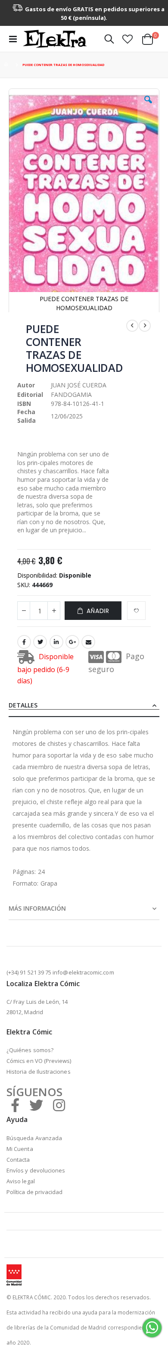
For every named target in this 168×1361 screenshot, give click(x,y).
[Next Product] (145, 326)
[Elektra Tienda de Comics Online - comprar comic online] (54, 39)
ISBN (24, 403)
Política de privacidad (34, 1192)
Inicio (7, 65)
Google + (72, 642)
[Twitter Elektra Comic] (36, 1105)
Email (88, 642)
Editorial (30, 394)
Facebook (24, 642)
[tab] (84, 706)
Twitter (40, 642)
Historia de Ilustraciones (38, 1071)
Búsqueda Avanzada (34, 1138)
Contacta (18, 1159)
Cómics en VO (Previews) (39, 1061)
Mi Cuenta (19, 1149)
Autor (26, 385)
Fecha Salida (26, 416)
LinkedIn (56, 642)
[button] (127, 38)
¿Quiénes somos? (29, 1050)
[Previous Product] (132, 326)
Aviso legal (20, 1181)
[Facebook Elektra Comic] (15, 1105)
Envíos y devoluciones (35, 1170)
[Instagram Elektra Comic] (59, 1105)
